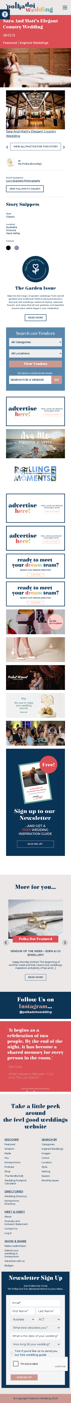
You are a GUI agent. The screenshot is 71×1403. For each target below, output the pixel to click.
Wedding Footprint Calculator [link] (16, 1182)
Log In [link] (8, 1233)
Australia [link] (11, 227)
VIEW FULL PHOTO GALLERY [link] (24, 188)
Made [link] (8, 1153)
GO (56, 379)
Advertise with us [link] (15, 1261)
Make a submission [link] (15, 1246)
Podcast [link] (9, 1166)
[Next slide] (65, 943)
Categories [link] (48, 1144)
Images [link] (46, 1153)
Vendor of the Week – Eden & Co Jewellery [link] (35, 953)
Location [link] (47, 1162)
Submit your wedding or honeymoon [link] (12, 1253)
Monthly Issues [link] (50, 1180)
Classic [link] (10, 216)
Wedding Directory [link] (16, 1196)
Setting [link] (46, 1171)
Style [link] (44, 1166)
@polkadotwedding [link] (35, 1012)
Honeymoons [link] (12, 1162)
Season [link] (46, 1176)
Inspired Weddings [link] (34, 43)
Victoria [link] (11, 230)
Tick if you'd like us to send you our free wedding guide (36, 1353)
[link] (5, 14)
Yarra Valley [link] (13, 233)
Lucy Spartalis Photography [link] (23, 180)
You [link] (7, 1157)
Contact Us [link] (11, 1228)
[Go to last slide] (6, 943)
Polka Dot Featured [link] (35, 939)
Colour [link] (45, 1157)
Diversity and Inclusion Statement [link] (16, 1223)
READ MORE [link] (35, 317)
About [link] (8, 1216)
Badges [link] (9, 1265)
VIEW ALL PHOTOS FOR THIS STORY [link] (35, 146)
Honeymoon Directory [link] (12, 1202)
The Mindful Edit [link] (14, 1176)
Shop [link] (7, 1171)
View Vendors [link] (35, 364)
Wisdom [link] (9, 1148)
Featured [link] (10, 43)
